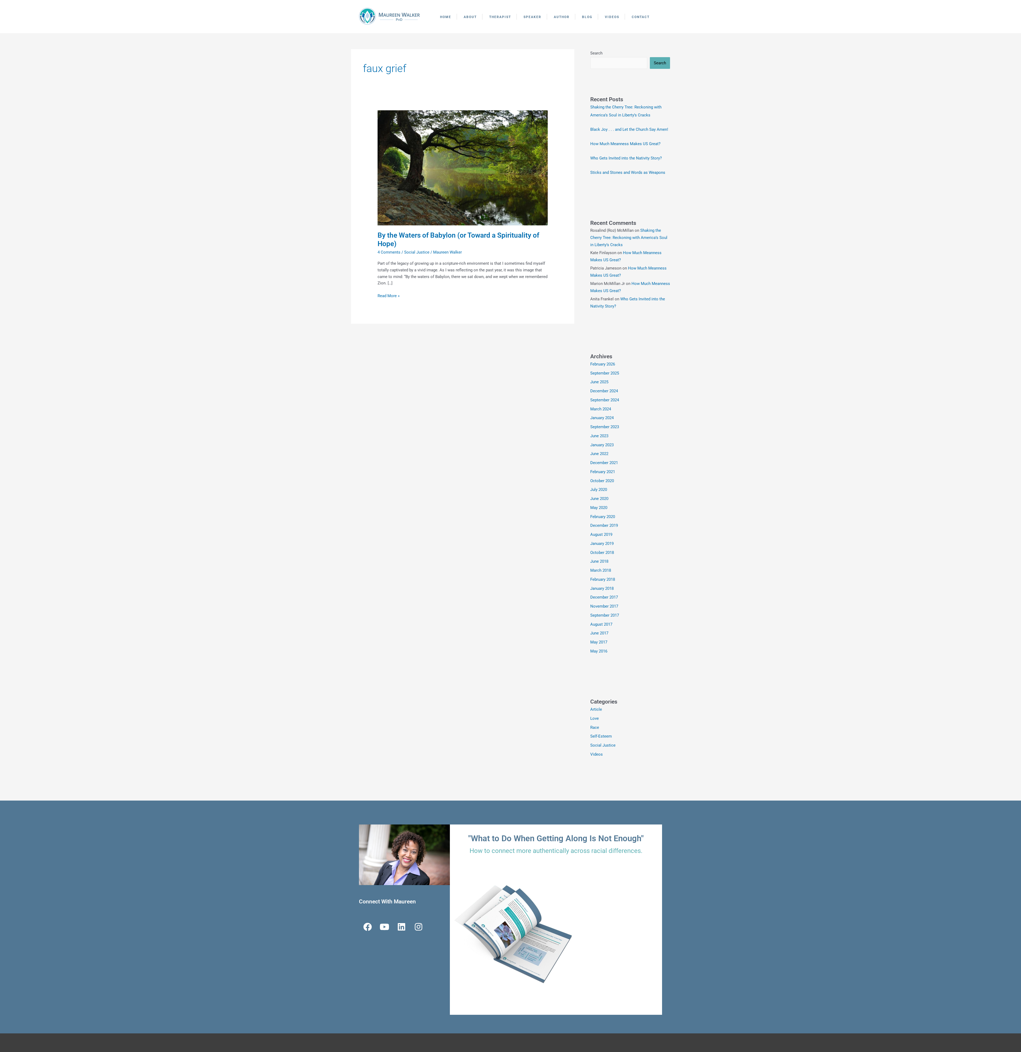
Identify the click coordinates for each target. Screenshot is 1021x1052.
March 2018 (600, 570)
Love (594, 718)
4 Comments (389, 252)
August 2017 (601, 624)
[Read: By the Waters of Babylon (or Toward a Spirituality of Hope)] (463, 167)
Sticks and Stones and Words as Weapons (627, 172)
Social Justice (416, 252)
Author (562, 17)
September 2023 (604, 426)
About (470, 17)
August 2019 (601, 534)
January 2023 (602, 445)
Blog (587, 17)
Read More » (389, 295)
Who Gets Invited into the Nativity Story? (626, 158)
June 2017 (599, 633)
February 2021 (602, 471)
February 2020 (602, 516)
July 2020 (598, 489)
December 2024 (604, 391)
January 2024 (602, 417)
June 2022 (599, 453)
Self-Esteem (601, 736)
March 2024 (600, 409)
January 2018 (602, 588)
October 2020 (602, 480)
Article (596, 709)
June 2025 (599, 382)
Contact (641, 17)
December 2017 (604, 597)
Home (445, 17)
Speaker (532, 17)
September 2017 (604, 615)
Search (596, 53)
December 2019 (604, 525)
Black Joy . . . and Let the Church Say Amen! (629, 129)
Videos (612, 17)
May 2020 (598, 507)
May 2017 (598, 642)
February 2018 (602, 579)
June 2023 (599, 436)
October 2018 (602, 552)
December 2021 (604, 462)
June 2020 (599, 498)
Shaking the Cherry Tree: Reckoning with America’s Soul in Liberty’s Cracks (628, 237)
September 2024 (604, 400)
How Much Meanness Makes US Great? (625, 143)
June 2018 (599, 561)
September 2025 (604, 373)
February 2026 (602, 364)
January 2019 (602, 543)
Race (594, 727)
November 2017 (604, 606)
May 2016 (598, 651)
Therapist (500, 17)
